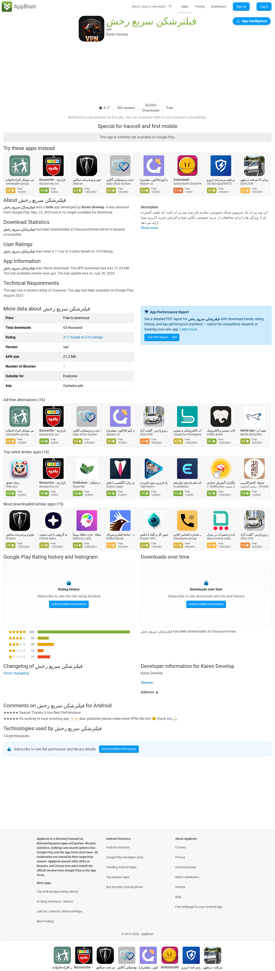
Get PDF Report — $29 (162, 337)
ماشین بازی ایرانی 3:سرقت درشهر (254, 179)
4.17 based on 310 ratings (83, 337)
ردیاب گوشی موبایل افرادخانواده (20, 179)
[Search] (170, 6)
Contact (180, 847)
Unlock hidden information (68, 604)
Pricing (199, 6)
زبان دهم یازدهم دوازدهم (187, 482)
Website (147, 683)
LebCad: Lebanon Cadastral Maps (59, 911)
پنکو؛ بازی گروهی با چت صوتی (53, 534)
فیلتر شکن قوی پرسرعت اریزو (221, 179)
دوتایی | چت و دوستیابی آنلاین (120, 179)
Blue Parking (45, 921)
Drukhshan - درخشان (86, 482)
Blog (178, 897)
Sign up (241, 6)
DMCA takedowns (187, 877)
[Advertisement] (132, 72)
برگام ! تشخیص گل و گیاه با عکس (154, 534)
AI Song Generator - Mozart (55, 901)
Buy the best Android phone (124, 887)
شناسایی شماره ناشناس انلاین (187, 534)
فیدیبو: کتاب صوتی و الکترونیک (221, 430)
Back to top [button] (264, 932)
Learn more (188, 329)
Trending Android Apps (121, 867)
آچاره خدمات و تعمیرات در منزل (221, 534)
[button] (206, 692)
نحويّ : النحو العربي (252, 482)
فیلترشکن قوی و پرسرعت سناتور (87, 179)
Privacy (180, 857)
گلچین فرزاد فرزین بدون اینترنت (154, 482)
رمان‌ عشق (13, 482)
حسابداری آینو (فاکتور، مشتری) (154, 179)
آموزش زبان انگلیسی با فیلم (120, 482)
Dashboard (218, 6)
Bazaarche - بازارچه (52, 179)
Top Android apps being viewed (57, 891)
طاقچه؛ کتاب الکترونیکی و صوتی (187, 430)
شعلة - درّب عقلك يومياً (87, 534)
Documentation (185, 867)
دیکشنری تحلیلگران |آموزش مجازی (221, 482)
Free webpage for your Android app (198, 907)
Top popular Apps (118, 877)
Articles (180, 887)
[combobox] (149, 6)
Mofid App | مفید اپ (253, 430)
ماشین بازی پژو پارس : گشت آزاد (154, 430)
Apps (184, 6)
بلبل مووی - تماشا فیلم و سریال (120, 534)
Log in (264, 6)
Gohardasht (181, 179)
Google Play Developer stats (124, 857)
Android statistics (118, 847)
